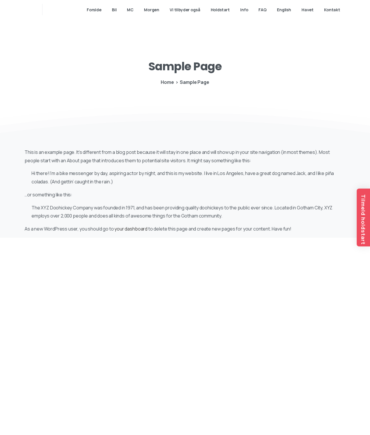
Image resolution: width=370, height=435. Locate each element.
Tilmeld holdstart (363, 219)
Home (167, 82)
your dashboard (130, 229)
